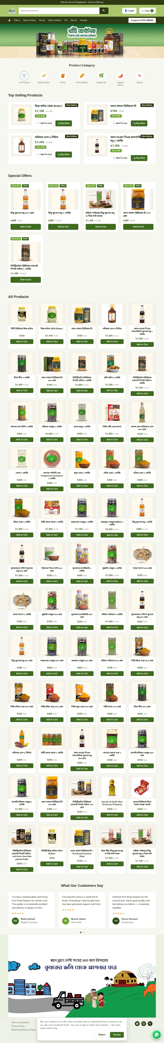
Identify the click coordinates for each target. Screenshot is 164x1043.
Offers (17, 20)
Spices (73, 20)
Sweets (83, 20)
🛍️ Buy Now (64, 123)
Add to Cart (25, 226)
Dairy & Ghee (29, 20)
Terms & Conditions (20, 1022)
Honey (42, 20)
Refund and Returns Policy (24, 1030)
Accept (117, 1034)
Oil (66, 20)
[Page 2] (83, 932)
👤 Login (129, 10)
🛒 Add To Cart (44, 123)
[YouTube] (150, 1023)
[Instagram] (143, 1023)
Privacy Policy (18, 1026)
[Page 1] (80, 932)
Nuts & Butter (54, 20)
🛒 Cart (147, 10)
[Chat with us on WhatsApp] (156, 1034)
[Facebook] (137, 1023)
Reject (101, 1034)
